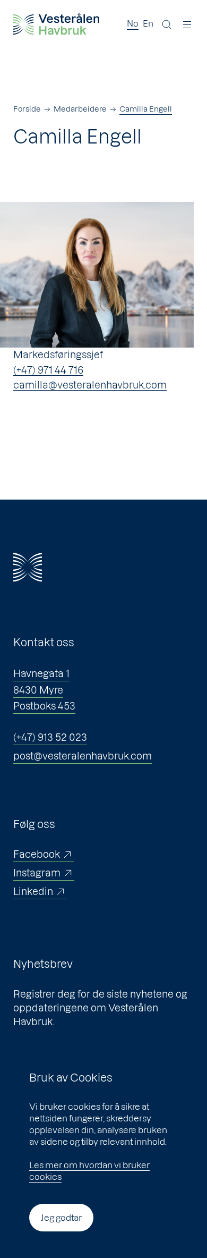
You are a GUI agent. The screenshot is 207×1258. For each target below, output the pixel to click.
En (148, 23)
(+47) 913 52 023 (50, 737)
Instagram (37, 873)
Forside (27, 109)
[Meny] (187, 24)
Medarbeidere (80, 109)
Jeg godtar (61, 1217)
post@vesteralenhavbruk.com (82, 756)
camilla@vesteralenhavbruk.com (90, 385)
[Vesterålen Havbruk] (56, 24)
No (133, 23)
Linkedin (33, 891)
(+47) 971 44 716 (48, 370)
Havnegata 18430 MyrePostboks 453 (44, 690)
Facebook (36, 854)
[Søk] (166, 24)
